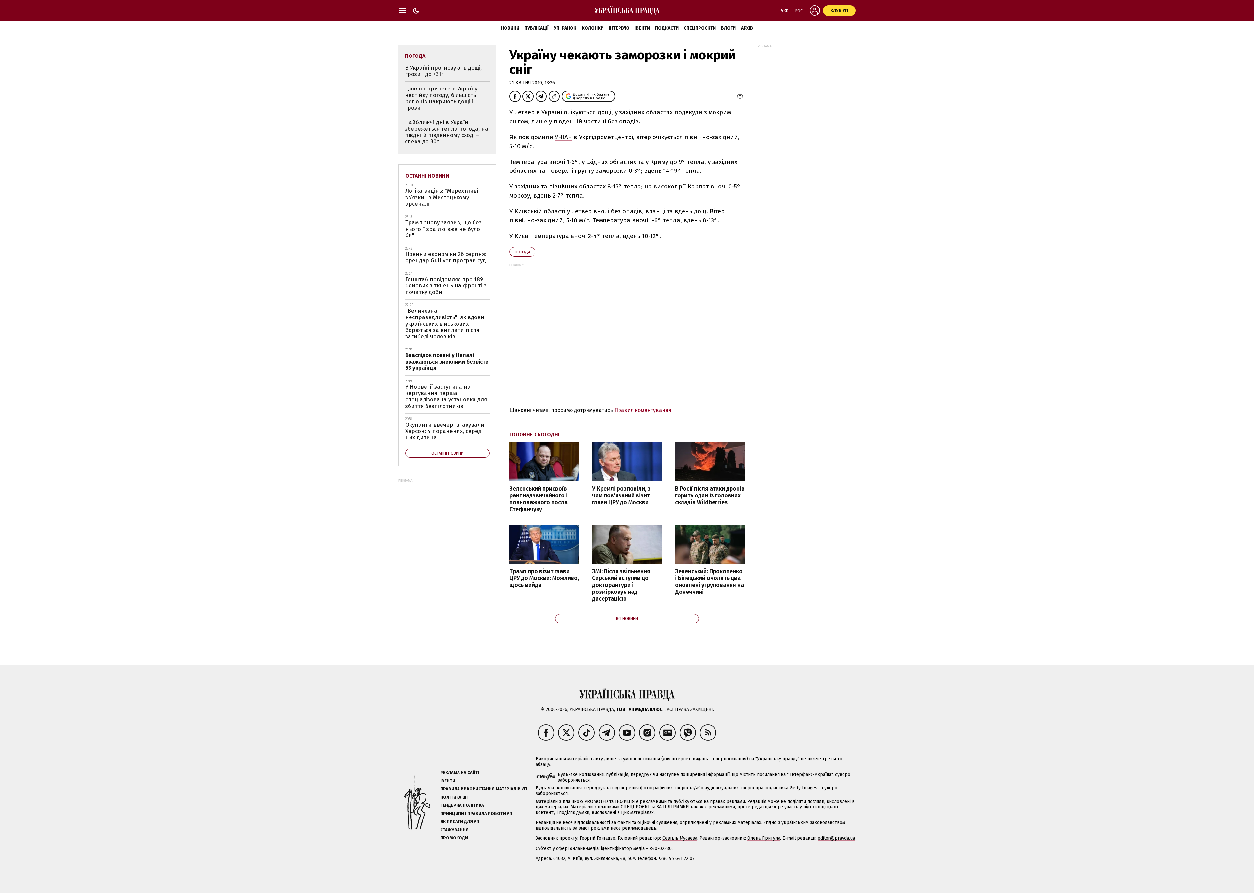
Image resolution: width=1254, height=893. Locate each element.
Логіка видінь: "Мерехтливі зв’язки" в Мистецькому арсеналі (441, 197)
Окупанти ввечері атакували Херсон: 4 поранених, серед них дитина (444, 431)
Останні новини (427, 176)
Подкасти (667, 28)
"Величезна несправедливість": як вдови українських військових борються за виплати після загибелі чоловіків (444, 323)
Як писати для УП (459, 821)
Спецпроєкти (700, 28)
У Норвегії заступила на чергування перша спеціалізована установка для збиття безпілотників (446, 396)
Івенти (642, 28)
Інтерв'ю (619, 28)
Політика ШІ (454, 797)
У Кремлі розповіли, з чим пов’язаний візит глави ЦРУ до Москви (621, 495)
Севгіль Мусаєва (679, 838)
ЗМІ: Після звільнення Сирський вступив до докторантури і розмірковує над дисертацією (621, 585)
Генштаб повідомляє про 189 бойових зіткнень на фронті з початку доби (446, 286)
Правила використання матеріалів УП (483, 789)
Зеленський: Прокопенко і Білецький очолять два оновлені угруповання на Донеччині (709, 581)
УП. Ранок (565, 28)
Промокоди (454, 838)
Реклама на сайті (459, 772)
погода (522, 252)
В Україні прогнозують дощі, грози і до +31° (443, 71)
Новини (510, 28)
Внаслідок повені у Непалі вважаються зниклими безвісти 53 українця (447, 361)
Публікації (536, 28)
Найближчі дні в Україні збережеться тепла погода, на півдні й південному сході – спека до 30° (446, 132)
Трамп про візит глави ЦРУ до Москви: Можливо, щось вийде (544, 578)
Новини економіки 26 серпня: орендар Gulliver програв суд (445, 257)
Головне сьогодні (534, 434)
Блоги (728, 28)
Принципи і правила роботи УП (476, 813)
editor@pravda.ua (836, 838)
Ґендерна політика (462, 805)
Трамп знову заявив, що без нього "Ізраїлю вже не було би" (443, 229)
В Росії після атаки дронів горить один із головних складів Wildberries (710, 495)
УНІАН (563, 137)
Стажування (454, 829)
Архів (747, 28)
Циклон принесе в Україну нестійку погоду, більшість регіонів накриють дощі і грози (441, 98)
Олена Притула (763, 838)
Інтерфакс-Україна (810, 774)
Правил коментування (642, 410)
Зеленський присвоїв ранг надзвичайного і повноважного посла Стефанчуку (538, 499)
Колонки (592, 28)
